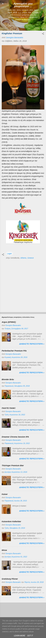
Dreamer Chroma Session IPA (15, 437)
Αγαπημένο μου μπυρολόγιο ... (23, 5)
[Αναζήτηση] (43, 4)
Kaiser (5, 494)
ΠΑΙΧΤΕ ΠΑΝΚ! (9, 408)
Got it (30, 635)
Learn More (19, 635)
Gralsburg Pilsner (10, 579)
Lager (9, 254)
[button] (43, 34)
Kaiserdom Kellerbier (11, 521)
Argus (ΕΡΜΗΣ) (9, 322)
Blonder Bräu (8, 379)
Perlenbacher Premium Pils (14, 351)
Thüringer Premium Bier (13, 465)
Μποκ (4, 550)
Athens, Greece (27, 258)
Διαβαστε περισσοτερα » (31, 344)
